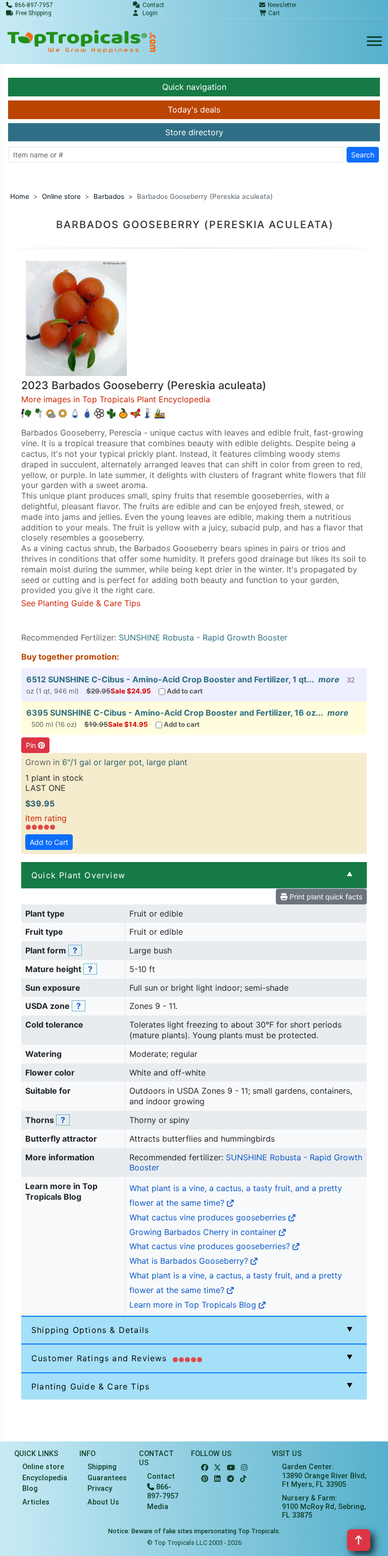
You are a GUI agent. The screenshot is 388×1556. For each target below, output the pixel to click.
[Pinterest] (204, 1479)
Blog (30, 1488)
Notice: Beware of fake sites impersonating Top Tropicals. (194, 1531)
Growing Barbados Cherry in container (204, 1232)
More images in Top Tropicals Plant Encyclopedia (115, 399)
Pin (32, 745)
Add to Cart (49, 842)
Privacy (99, 1488)
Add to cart (185, 691)
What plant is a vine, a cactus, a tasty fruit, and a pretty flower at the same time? (235, 1195)
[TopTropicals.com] (82, 41)
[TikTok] (243, 1479)
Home (19, 196)
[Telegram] (230, 1479)
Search (362, 154)
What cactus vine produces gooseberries (208, 1217)
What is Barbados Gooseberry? (190, 1261)
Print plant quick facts (324, 896)
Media (157, 1507)
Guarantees (107, 1478)
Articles (36, 1502)
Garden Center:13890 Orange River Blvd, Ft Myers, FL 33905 (324, 1476)
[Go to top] (358, 1540)
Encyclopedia (44, 1478)
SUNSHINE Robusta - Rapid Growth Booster (203, 637)
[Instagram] (244, 1468)
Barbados (108, 196)
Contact (161, 1476)
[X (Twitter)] (217, 1468)
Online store (61, 196)
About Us (103, 1502)
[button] (76, 318)
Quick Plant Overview (78, 875)
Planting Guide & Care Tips (90, 1386)
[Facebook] (204, 1468)
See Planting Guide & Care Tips (80, 603)
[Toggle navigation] (374, 41)
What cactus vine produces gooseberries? (211, 1246)
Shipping (102, 1467)
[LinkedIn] (217, 1479)
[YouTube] (231, 1468)
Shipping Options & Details (90, 1330)
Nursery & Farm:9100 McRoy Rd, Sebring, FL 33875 (324, 1507)
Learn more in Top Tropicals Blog (194, 1305)
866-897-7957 (162, 1491)
